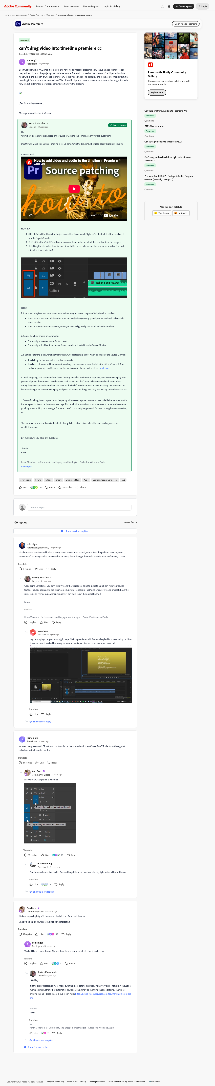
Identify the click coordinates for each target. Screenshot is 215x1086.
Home (6, 15)
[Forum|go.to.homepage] (18, 6)
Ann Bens (36, 771)
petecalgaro (32, 544)
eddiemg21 (32, 60)
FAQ (123, 480)
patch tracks (25, 480)
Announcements (71, 6)
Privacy (83, 1081)
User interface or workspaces (105, 480)
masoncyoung (44, 863)
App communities (19, 15)
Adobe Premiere (36, 15)
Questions (50, 15)
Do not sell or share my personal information (126, 1081)
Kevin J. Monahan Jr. (39, 123)
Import (58, 480)
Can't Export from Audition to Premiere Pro (165, 110)
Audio (86, 480)
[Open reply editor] (75, 507)
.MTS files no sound (154, 126)
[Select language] (169, 6)
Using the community (55, 1081)
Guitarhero (42, 630)
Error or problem (72, 480)
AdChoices (155, 1081)
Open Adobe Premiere (186, 23)
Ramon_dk (32, 737)
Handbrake (104, 368)
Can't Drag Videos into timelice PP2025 (163, 141)
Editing (48, 480)
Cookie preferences (97, 1081)
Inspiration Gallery (111, 6)
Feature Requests (91, 6)
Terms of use (72, 1081)
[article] (75, 557)
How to (38, 480)
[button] (183, 6)
